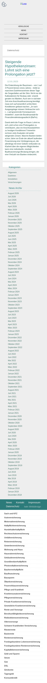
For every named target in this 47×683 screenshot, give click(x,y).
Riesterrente (9, 630)
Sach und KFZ (10, 514)
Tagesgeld (9, 674)
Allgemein (12, 172)
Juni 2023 (12, 318)
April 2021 (12, 403)
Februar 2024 (14, 292)
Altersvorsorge (11, 622)
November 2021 (15, 380)
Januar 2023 (13, 334)
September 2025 (15, 229)
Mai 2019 (12, 478)
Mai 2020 (12, 439)
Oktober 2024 (14, 265)
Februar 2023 (14, 331)
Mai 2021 (12, 400)
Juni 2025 (12, 239)
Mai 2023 (12, 321)
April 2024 (12, 285)
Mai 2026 (12, 203)
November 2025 (15, 223)
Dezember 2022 (15, 338)
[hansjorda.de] (23, 4)
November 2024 (15, 262)
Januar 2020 (13, 452)
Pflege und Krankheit (14, 590)
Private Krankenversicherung (17, 602)
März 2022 (12, 367)
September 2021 (15, 387)
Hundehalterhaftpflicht (14, 530)
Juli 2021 (12, 393)
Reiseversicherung (13, 542)
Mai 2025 (12, 242)
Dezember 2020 (15, 416)
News (23, 30)
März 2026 (12, 210)
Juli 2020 (12, 433)
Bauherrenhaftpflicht (13, 570)
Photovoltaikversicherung (16, 566)
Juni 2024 (12, 279)
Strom (7, 658)
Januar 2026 (13, 216)
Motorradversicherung (14, 522)
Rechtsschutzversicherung (16, 534)
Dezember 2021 (15, 377)
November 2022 (15, 341)
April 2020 (12, 442)
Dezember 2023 (15, 298)
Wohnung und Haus (13, 550)
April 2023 (12, 324)
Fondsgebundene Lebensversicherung (22, 642)
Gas (6, 662)
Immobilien (12, 179)
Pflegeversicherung (13, 598)
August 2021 (13, 390)
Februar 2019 (14, 488)
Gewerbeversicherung (14, 546)
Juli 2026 (12, 197)
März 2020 (12, 446)
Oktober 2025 (14, 226)
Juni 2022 (12, 357)
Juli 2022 (12, 354)
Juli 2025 (12, 236)
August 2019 (13, 469)
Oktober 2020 (14, 423)
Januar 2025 (13, 256)
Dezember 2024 (15, 259)
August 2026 (13, 193)
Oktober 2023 (14, 305)
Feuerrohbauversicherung (16, 586)
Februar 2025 (14, 252)
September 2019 (15, 465)
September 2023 (15, 308)
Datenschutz (13, 50)
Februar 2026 (14, 213)
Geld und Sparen (12, 654)
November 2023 (15, 301)
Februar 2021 (14, 410)
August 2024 (13, 272)
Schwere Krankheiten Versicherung (20, 626)
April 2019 (12, 482)
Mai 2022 (12, 360)
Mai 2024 (12, 282)
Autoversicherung (12, 518)
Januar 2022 (13, 374)
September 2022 (15, 347)
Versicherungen (14, 182)
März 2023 (12, 328)
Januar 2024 (13, 295)
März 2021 (12, 406)
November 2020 (15, 419)
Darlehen (12, 176)
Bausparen (9, 578)
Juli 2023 (12, 315)
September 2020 (15, 426)
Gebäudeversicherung (14, 558)
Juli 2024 (12, 275)
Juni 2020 (12, 436)
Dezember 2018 (15, 495)
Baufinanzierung (11, 574)
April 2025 (12, 246)
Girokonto (8, 670)
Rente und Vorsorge (13, 610)
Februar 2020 (14, 449)
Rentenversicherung (13, 638)
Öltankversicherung (13, 582)
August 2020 (13, 429)
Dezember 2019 (15, 456)
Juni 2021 (12, 397)
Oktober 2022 (14, 344)
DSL (6, 666)
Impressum (23, 38)
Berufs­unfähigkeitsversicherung (19, 614)
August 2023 (13, 311)
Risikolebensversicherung (16, 618)
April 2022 (12, 364)
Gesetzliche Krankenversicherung (19, 606)
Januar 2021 (13, 413)
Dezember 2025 (15, 220)
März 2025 (12, 249)
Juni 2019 (12, 475)
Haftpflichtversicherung (15, 526)
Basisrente (9, 634)
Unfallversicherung (13, 538)
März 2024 (12, 288)
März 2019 (12, 485)
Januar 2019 (13, 492)
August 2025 (13, 233)
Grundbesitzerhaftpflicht (15, 562)
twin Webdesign (32, 506)
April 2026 (12, 206)
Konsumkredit (10, 678)
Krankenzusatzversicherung (17, 594)
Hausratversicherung (14, 554)
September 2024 (15, 269)
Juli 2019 (12, 472)
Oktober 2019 (14, 462)
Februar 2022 (14, 370)
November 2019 (15, 459)
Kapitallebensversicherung (16, 650)
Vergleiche (23, 26)
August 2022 (13, 351)
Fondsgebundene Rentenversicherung (22, 646)
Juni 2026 (12, 200)
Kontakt (23, 34)
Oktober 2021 (14, 383)
